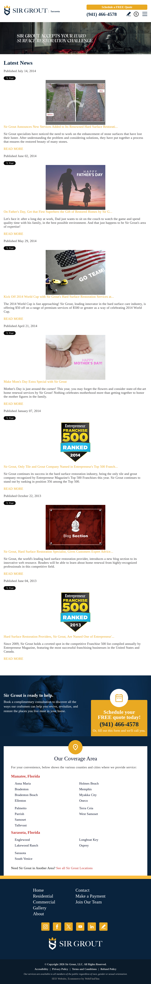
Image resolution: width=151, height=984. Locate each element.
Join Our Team (89, 902)
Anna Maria (23, 783)
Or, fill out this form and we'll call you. (119, 730)
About (38, 913)
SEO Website (59, 978)
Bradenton (22, 789)
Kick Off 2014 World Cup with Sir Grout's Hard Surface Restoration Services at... (59, 296)
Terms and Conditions (84, 969)
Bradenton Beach (26, 795)
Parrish (19, 814)
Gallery (39, 907)
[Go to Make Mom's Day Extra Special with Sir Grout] (75, 357)
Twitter (68, 926)
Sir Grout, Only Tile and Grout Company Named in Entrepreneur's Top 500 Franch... (61, 466)
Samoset (20, 819)
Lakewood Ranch (26, 845)
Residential (43, 896)
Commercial (44, 902)
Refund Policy (108, 969)
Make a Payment (91, 896)
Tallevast (21, 825)
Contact (82, 890)
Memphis (85, 789)
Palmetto (21, 808)
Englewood (22, 840)
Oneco (83, 800)
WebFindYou (92, 978)
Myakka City (88, 795)
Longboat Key (88, 840)
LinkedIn (92, 926)
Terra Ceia (86, 808)
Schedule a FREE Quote (117, 7)
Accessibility (41, 969)
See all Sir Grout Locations (74, 868)
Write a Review (129, 14)
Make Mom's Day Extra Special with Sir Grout (35, 381)
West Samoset (88, 814)
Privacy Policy (60, 969)
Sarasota (20, 853)
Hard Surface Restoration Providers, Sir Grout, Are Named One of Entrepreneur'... (59, 636)
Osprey (84, 845)
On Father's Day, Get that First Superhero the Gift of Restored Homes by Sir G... (58, 211)
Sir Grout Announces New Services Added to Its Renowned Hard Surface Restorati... (61, 126)
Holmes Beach (89, 783)
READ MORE (13, 149)
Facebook (57, 926)
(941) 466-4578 (102, 14)
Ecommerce (74, 978)
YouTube (80, 926)
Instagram (45, 926)
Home (38, 890)
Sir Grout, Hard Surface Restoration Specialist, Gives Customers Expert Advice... (58, 551)
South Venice (23, 858)
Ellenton (20, 800)
